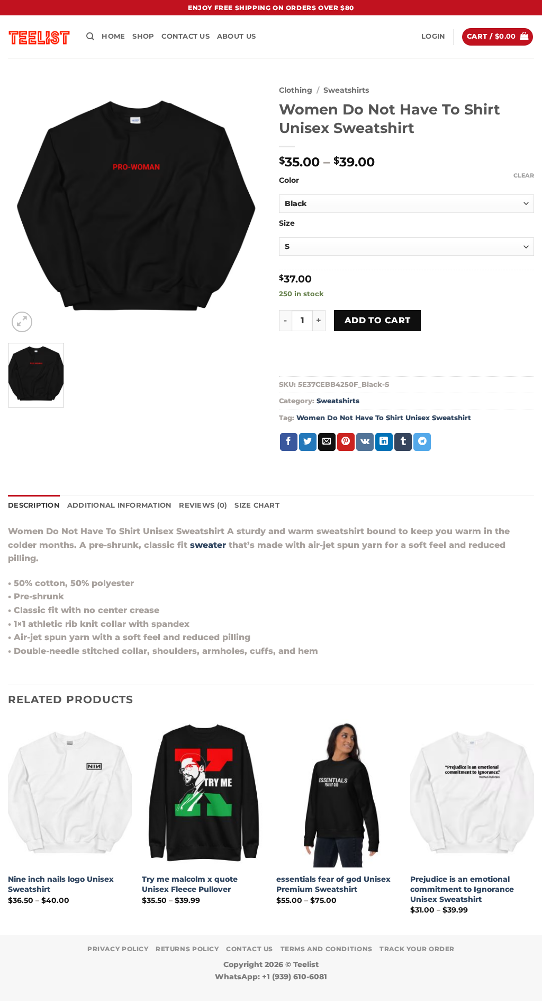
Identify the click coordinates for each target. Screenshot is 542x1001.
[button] (433, 36)
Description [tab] (34, 505)
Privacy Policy (118, 949)
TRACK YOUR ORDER (417, 949)
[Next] (533, 826)
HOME (113, 36)
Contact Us (185, 36)
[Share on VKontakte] (365, 442)
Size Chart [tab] (256, 505)
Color (289, 180)
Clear (523, 175)
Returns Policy (187, 949)
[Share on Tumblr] (403, 442)
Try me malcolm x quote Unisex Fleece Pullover (190, 884)
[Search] (90, 36)
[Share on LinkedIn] (384, 442)
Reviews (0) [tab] (203, 505)
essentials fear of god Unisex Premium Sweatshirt (333, 884)
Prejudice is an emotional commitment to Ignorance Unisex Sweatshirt (462, 888)
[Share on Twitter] (308, 442)
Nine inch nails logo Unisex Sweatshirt (61, 884)
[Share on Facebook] (288, 442)
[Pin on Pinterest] (346, 442)
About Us (236, 36)
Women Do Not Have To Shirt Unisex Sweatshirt (383, 418)
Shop (143, 36)
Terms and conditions (327, 949)
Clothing (295, 90)
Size (287, 223)
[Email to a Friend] (327, 442)
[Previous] (8, 826)
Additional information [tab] (119, 505)
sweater (208, 545)
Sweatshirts (346, 90)
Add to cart (378, 320)
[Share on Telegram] (422, 442)
